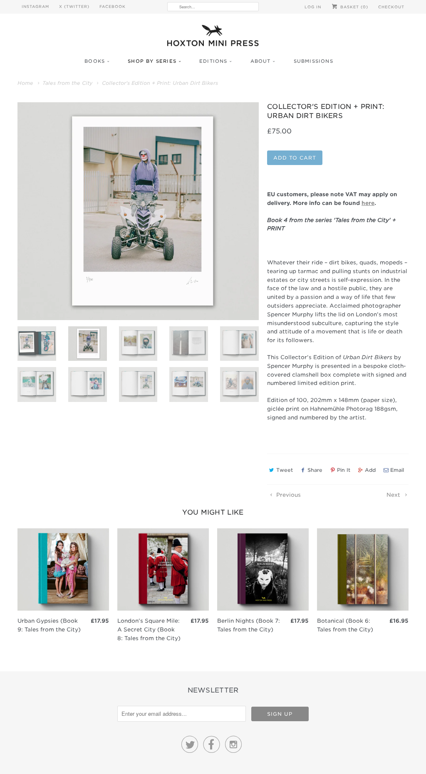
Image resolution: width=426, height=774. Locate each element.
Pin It (343, 470)
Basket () (353, 7)
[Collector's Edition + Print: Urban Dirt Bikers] (138, 211)
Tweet (284, 470)
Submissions (313, 61)
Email (397, 470)
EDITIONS (213, 61)
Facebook (112, 6)
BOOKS (94, 61)
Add (370, 470)
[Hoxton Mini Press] (213, 37)
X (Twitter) (74, 6)
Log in (313, 7)
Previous (288, 495)
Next (394, 495)
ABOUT (260, 61)
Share (314, 470)
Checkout (391, 7)
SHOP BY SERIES (152, 61)
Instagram (35, 6)
